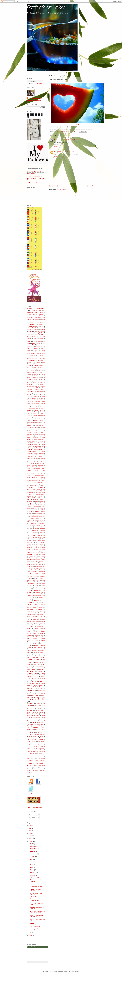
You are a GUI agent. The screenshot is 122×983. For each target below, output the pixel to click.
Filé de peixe (42, 521)
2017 (30, 830)
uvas (36, 765)
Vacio (30, 767)
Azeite (28, 350)
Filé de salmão (32, 523)
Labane (28, 571)
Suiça (44, 732)
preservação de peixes (32, 683)
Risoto (34, 705)
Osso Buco (30, 643)
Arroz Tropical (31, 173)
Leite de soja (36, 580)
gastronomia (39, 545)
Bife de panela (40, 370)
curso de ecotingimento (37, 482)
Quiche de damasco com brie (38, 692)
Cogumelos (29, 434)
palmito (28, 652)
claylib (65, 971)
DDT (32, 485)
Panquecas (35, 654)
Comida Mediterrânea (34, 450)
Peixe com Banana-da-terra (33, 659)
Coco (30, 430)
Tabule (30, 736)
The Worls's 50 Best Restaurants (35, 744)
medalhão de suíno (31, 607)
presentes (39, 681)
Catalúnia (29, 411)
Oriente (42, 642)
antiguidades (39, 333)
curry (28, 482)
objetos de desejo (33, 642)
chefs (44, 422)
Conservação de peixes (34, 456)
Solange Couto (30, 729)
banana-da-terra (36, 362)
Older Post (91, 186)
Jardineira (34, 564)
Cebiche (35, 413)
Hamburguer (40, 557)
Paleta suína (40, 650)
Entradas (29, 501)
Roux (42, 708)
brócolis (41, 384)
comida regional (31, 454)
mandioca (41, 597)
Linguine (29, 588)
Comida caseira (31, 441)
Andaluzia (43, 331)
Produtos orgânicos (38, 685)
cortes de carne (40, 463)
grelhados (43, 556)
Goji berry (40, 552)
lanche (36, 578)
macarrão (31, 597)
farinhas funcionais (31, 509)
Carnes (29, 410)
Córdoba (43, 461)
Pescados (29, 667)
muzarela (36, 635)
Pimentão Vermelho (38, 674)
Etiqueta (29, 508)
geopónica (36, 551)
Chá (28, 422)
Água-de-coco (36, 319)
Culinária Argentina (39, 475)
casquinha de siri (38, 410)
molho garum (36, 619)
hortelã (28, 563)
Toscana (36, 760)
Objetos (43, 640)
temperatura (33, 739)
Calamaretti (41, 393)
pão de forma (32, 655)
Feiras (43, 511)
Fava (39, 509)
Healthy (29, 559)
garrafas (35, 544)
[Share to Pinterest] (86, 132)
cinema (36, 429)
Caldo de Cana (30, 394)
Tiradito (41, 750)
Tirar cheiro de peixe (32, 751)
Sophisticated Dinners (36, 886)
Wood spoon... (34, 884)
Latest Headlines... (32, 947)
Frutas (33, 540)
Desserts (31, 487)
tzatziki (30, 763)
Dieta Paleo (39, 491)
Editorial (35, 497)
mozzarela (43, 628)
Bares (43, 362)
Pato (38, 657)
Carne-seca (42, 406)
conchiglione (40, 454)
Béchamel (29, 369)
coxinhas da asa (41, 465)
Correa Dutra (32, 463)
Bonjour (41, 381)
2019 (30, 828)
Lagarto (37, 573)
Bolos (42, 379)
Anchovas (36, 331)
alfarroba (43, 322)
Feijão (43, 509)
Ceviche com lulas (38, 420)
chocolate (29, 425)
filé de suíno (41, 523)
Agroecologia (30, 317)
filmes (30, 527)
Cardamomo (37, 401)
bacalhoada (32, 360)
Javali (40, 564)
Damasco (29, 484)
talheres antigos (30, 737)
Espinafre (29, 504)
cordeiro (37, 461)
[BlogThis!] (81, 132)
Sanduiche (35, 719)
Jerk (44, 564)
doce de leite (42, 492)
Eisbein (28, 499)
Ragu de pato (30, 697)
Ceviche (29, 420)
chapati (39, 422)
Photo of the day (34, 877)
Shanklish (35, 725)
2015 (30, 836)
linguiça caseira (39, 587)
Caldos (28, 396)
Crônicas (35, 473)
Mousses (29, 628)
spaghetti (29, 732)
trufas (28, 761)
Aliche (40, 324)
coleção (36, 434)
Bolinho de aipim (38, 375)
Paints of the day (39, 648)
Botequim (35, 382)
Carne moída (35, 406)
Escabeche (42, 501)
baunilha (36, 365)
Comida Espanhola (32, 444)
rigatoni (38, 703)
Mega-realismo (30, 609)
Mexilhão (40, 609)
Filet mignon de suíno (40, 525)
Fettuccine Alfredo (39, 520)
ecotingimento (40, 496)
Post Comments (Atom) (62, 189)
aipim (32, 321)
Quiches (31, 693)
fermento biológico (39, 513)
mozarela (36, 628)
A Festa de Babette (36, 310)
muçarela (31, 630)
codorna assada (39, 430)
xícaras (28, 772)
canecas (41, 398)
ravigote (37, 697)
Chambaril (33, 422)
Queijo (41, 688)
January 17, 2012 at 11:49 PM (67, 140)
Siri (40, 726)
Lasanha (29, 580)
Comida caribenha (38, 439)
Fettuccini (29, 521)
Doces (30, 494)
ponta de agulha (41, 680)
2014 (30, 838)
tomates (41, 753)
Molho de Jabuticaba (32, 616)
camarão (35, 396)
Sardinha (29, 720)
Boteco (28, 382)
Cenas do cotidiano (38, 417)
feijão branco (32, 511)
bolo (40, 377)
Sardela (42, 719)
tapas (37, 738)
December (33, 846)
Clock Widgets (34, 939)
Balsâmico (40, 360)
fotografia (42, 528)
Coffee (41, 432)
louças (35, 593)
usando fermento (39, 763)
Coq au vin (31, 461)
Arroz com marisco (32, 339)
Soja (42, 727)
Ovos (30, 645)
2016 (30, 833)
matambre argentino (32, 604)
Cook (44, 460)
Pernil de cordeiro (36, 664)
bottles (41, 382)
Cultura (38, 480)
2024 (30, 825)
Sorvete (34, 731)
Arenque (37, 334)
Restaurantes (30, 703)
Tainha (35, 736)
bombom (29, 381)
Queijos (29, 690)
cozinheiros (36, 470)
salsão (30, 719)
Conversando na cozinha (35, 460)
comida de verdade (38, 442)
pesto (35, 667)
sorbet (28, 731)
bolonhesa (36, 379)
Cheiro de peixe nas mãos (36, 424)
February (33, 872)
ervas (36, 501)
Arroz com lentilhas (38, 338)
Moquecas (29, 624)
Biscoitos (35, 372)
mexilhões (29, 611)
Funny (37, 542)
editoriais (29, 497)
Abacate (41, 314)
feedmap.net (42, 961)
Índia (42, 563)
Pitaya (42, 676)
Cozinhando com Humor (38, 468)
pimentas (29, 676)
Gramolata (43, 554)
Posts (30, 814)
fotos (30, 530)
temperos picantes (31, 741)
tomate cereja (32, 753)
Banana (29, 362)
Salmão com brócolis (34, 717)
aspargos (29, 348)
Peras (28, 664)
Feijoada (38, 511)
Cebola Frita (30, 415)
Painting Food (41, 647)
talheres (41, 736)
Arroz (41, 334)
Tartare (42, 737)
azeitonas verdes (41, 353)
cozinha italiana (32, 466)
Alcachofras (42, 321)
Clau (55, 151)
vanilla (36, 767)
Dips (36, 492)
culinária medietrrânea (38, 479)
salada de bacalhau (38, 712)
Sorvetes (41, 731)
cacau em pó (30, 387)
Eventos (35, 508)
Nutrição (36, 640)
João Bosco (31, 566)
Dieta (28, 489)
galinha (42, 542)
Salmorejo (43, 717)
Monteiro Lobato (39, 623)
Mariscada (29, 600)
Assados (36, 348)
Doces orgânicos (39, 494)
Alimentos (41, 326)
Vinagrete (29, 770)
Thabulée (41, 743)
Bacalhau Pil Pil (41, 358)
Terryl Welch (41, 741)
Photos (40, 671)
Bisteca (41, 372)
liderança (41, 581)
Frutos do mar (40, 540)
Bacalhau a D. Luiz (35, 926)
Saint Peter (30, 710)
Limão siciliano (30, 583)
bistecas (29, 374)
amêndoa (36, 329)
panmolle (29, 654)
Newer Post (53, 186)
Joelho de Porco (40, 566)
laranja (41, 578)
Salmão (43, 715)
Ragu (37, 695)
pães (35, 647)
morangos (43, 624)
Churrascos (29, 427)
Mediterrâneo (41, 607)
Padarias (36, 645)
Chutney (36, 427)
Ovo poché (42, 643)
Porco (31, 681)
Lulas (44, 595)
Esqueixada (29, 506)
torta (34, 758)
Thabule (35, 743)
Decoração (37, 485)
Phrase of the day (32, 673)
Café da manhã (30, 391)
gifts (42, 551)
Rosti (38, 708)
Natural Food (35, 636)
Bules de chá (36, 386)
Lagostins (29, 578)
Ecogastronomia (30, 496)
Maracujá (35, 599)
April (31, 867)
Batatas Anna (37, 363)
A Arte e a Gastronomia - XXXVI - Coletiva (36, 916)
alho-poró (32, 324)
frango (41, 532)
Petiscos (34, 669)
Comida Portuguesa (38, 453)
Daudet (42, 484)
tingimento (35, 746)
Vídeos (35, 768)
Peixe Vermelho (39, 660)
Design (43, 485)
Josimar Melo (30, 568)
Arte (33, 345)
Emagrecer (35, 499)
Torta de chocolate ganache (34, 176)
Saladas (37, 715)
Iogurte (28, 564)
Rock (28, 708)
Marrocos (43, 600)
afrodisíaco (39, 315)
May (31, 864)
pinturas (35, 676)
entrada (41, 499)
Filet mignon (30, 525)
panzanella (42, 654)
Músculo (35, 631)
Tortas (30, 760)
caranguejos (30, 401)
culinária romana (31, 480)
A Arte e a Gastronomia (36, 309)
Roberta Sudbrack (40, 707)
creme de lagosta (36, 472)
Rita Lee (40, 705)
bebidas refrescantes (37, 367)
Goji (34, 552)
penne (36, 662)
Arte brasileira (40, 345)
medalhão (41, 606)
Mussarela (29, 635)
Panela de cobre (38, 652)
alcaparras (31, 322)
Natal (28, 636)
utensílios (29, 765)
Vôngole (42, 770)
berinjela (43, 369)
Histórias (41, 561)
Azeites (36, 350)
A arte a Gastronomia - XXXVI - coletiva (36, 899)
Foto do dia (35, 528)
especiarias (40, 503)
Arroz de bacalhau (37, 341)
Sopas (41, 729)
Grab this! (32, 961)
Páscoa (28, 657)
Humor (35, 563)
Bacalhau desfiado (38, 357)
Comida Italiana (38, 448)
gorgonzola (29, 554)
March (32, 870)
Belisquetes (36, 369)
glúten (28, 552)
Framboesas (42, 530)
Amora (30, 331)
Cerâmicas (40, 418)
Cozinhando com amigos (45, 7)
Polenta (34, 680)
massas (31, 602)
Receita (31, 699)
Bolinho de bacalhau (32, 377)
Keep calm (38, 568)
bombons (35, 381)
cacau (42, 386)
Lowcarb (29, 595)
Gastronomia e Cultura (32, 547)
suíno (30, 734)
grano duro (36, 556)
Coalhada (43, 429)
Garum (41, 544)
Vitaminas (35, 770)
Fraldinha (35, 530)
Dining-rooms (30, 492)
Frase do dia (35, 539)
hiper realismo (36, 559)
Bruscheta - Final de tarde (34, 171)
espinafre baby (39, 504)
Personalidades (39, 666)
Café (37, 388)
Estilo (42, 506)
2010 (30, 935)
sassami (35, 720)
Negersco (35, 638)
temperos (40, 739)
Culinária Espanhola (32, 477)
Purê (36, 688)
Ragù (42, 695)
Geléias (36, 549)
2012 (30, 844)
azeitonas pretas (31, 353)
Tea (28, 739)
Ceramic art (30, 418)
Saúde (34, 722)
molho (35, 612)
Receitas (41, 699)
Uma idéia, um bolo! (32, 182)
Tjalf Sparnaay (42, 751)
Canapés (34, 398)
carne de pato (35, 405)
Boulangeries (30, 384)
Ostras (36, 643)
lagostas (42, 576)
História (35, 561)
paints (30, 648)
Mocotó (28, 612)
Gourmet (36, 554)
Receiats (43, 697)
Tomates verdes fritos (38, 756)
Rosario (56, 140)
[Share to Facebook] (84, 132)
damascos (35, 484)
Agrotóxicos (38, 317)
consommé (42, 458)
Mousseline (40, 626)
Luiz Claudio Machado (35, 98)
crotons (41, 473)
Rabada (37, 693)
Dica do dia (39, 487)
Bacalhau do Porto (31, 358)
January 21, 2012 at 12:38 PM (65, 151)
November (33, 848)
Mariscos (36, 600)
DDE (28, 485)
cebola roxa (37, 415)
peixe (42, 657)
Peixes (29, 662)
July (31, 859)
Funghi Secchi (30, 542)
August (32, 856)
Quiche (34, 690)
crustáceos (29, 475)
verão (41, 767)
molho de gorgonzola (38, 614)
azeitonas (40, 351)
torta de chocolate (41, 758)
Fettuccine (29, 520)
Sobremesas (34, 727)
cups (43, 480)
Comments (32, 817)
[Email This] (79, 132)
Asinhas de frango (39, 346)
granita (30, 556)
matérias (35, 606)
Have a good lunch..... (36, 929)
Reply (55, 146)
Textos (28, 743)
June (31, 862)
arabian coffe (30, 334)
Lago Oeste (29, 576)
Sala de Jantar (39, 710)
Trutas (43, 761)
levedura (34, 581)
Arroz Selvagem (36, 343)
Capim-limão (30, 399)
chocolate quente (40, 425)
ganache (29, 544)
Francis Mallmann (33, 532)
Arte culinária (30, 346)
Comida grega (36, 446)
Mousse (31, 626)
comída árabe (36, 437)
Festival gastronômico (36, 518)
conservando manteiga (32, 458)
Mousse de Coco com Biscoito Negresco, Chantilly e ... (36, 895)
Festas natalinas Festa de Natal (38, 516)
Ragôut (32, 695)
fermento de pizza (31, 514)
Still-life (39, 732)
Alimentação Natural (32, 326)
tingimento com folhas (39, 748)
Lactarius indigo (41, 571)
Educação (41, 497)
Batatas (30, 364)
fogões (28, 528)
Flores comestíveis (39, 526)
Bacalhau (32, 355)
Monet (31, 623)
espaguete (31, 503)
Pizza (28, 678)
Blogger (77, 971)
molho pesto (36, 621)
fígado (35, 521)
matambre (41, 602)
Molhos (43, 621)
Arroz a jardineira (31, 336)
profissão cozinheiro (32, 686)
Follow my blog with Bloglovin (35, 807)
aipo (37, 321)
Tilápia (28, 746)
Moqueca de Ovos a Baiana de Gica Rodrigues (37, 912)
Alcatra (37, 322)
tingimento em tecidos (32, 749)
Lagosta (36, 576)
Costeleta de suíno (31, 465)
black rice (35, 374)
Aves (42, 348)
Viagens (29, 768)
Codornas (29, 432)
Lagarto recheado (39, 575)
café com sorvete (39, 389)
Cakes (35, 393)
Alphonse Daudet (31, 327)
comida (37, 436)
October (32, 851)
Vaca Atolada (42, 765)
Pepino (42, 662)
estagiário (36, 506)
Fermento (31, 513)
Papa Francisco (40, 655)
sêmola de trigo (39, 724)
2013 (30, 841)
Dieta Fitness (36, 489)
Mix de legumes (39, 611)
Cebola (41, 413)
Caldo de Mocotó (40, 394)
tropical (42, 760)
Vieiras (41, 768)
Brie (36, 384)
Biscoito (29, 372)
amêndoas (42, 329)
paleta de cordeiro (31, 650)
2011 (30, 933)
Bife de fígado (32, 370)
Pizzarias (34, 678)
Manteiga (29, 599)
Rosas (32, 708)
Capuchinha (39, 399)
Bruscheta (29, 386)
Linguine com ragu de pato (39, 588)
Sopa (37, 729)
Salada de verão (32, 714)
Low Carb (41, 593)
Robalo (32, 707)
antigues (31, 333)
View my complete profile (34, 100)
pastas (33, 657)
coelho (35, 432)
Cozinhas (29, 470)
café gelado (39, 391)
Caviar (35, 412)
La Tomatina (40, 569)
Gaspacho (29, 545)
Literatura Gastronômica (35, 590)
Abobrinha (29, 315)
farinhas (41, 508)
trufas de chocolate (36, 761)
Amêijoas (29, 329)
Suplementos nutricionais (39, 734)
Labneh (34, 571)
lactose (30, 573)
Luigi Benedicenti (37, 595)
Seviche (29, 726)
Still (34, 732)
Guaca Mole (32, 557)
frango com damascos (32, 533)
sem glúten (40, 722)
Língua (36, 585)
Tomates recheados (32, 755)
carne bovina (35, 403)
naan (42, 635)
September (33, 854)
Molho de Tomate (36, 618)
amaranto (41, 327)
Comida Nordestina (32, 451)
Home (72, 186)
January (32, 875)
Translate (39, 83)
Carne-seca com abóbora (36, 408)
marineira (41, 599)
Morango (36, 624)
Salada (28, 712)
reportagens (37, 701)
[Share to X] (83, 132)
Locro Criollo (37, 592)
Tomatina (29, 758)
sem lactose (30, 724)
